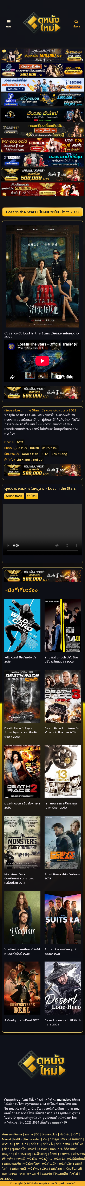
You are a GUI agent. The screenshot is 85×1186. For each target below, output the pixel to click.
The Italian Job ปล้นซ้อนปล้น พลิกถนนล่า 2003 (61, 659)
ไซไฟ (74, 1174)
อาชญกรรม (50, 447)
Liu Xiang (23, 459)
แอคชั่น (47, 1174)
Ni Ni (44, 453)
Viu (45, 1139)
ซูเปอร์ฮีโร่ (19, 1149)
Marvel (6, 1139)
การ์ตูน (54, 1139)
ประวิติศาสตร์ (67, 1149)
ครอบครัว (75, 1139)
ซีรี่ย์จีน (35, 1144)
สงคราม (65, 1154)
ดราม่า (22, 447)
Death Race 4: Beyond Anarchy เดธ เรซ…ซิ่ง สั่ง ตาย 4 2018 (20, 732)
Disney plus (49, 1134)
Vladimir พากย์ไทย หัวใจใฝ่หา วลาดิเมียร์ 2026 (22, 951)
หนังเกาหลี (19, 1169)
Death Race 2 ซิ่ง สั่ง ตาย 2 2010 (22, 805)
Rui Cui (38, 459)
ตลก (53, 1149)
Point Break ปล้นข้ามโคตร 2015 (62, 876)
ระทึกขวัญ (40, 1154)
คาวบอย (7, 1144)
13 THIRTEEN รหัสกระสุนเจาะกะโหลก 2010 (61, 805)
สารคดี (20, 1159)
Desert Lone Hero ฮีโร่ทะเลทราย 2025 (63, 1022)
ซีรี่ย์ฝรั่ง (48, 1144)
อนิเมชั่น (70, 1169)
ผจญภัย (7, 1154)
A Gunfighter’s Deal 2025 (21, 1020)
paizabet (6, 1178)
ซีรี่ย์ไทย (78, 1144)
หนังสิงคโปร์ (31, 1164)
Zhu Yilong (59, 453)
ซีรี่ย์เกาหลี (63, 1144)
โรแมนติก (61, 1174)
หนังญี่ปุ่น (45, 1159)
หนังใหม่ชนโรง (38, 1169)
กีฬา (64, 1139)
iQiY (75, 1134)
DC (37, 1134)
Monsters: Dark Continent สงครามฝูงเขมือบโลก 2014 (19, 878)
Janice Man (30, 453)
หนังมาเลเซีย (12, 1164)
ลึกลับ (53, 1154)
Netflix (17, 1139)
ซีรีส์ (6, 1149)
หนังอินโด (65, 1164)
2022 (20, 442)
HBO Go (65, 1134)
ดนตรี (32, 1149)
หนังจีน (34, 447)
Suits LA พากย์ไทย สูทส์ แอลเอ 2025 (61, 951)
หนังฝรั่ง (59, 1159)
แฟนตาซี (33, 1174)
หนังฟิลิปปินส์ (76, 1159)
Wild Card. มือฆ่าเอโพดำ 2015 (20, 659)
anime (29, 1134)
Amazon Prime (12, 1134)
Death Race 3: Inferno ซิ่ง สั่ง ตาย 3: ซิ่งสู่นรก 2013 (62, 730)
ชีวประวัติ (22, 1144)
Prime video (32, 1139)
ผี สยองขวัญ (23, 1154)
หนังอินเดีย (49, 1164)
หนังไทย (56, 1169)
